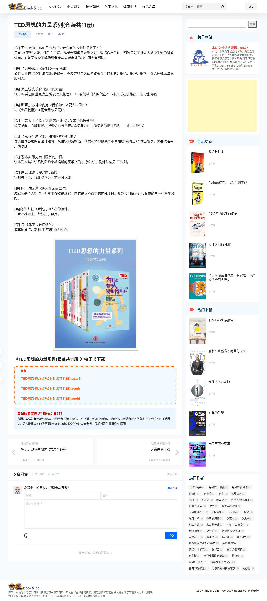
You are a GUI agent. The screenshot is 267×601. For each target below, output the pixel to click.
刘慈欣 (209, 493)
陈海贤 (238, 555)
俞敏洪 (194, 493)
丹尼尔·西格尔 (241, 487)
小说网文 (73, 7)
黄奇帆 (248, 568)
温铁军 (212, 537)
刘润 (223, 493)
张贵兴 (247, 518)
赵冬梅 (194, 555)
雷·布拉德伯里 (198, 568)
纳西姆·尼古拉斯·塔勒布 (204, 543)
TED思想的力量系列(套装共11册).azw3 (51, 378)
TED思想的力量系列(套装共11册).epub (50, 388)
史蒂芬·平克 (197, 506)
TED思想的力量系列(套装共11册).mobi (50, 398)
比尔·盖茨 (196, 531)
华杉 (193, 499)
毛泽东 (212, 531)
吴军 (213, 506)
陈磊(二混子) (198, 562)
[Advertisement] (222, 106)
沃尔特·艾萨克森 (233, 531)
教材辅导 (92, 7)
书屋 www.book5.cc (233, 590)
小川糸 (235, 512)
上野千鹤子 (197, 487)
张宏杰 (232, 518)
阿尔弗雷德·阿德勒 (216, 555)
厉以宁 (207, 499)
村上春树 (196, 524)
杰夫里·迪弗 (214, 524)
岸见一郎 (196, 518)
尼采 (248, 512)
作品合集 (148, 7)
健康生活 (130, 7)
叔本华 (222, 499)
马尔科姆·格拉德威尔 (225, 568)
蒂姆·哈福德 (231, 543)
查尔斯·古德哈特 (238, 524)
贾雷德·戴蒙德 (236, 549)
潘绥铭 (227, 537)
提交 (171, 535)
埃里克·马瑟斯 (231, 506)
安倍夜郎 (218, 512)
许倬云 (217, 549)
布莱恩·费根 (214, 518)
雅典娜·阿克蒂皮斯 (223, 562)
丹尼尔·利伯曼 (218, 487)
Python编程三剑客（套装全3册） (44, 449)
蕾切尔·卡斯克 (198, 549)
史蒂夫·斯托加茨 (242, 499)
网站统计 (253, 590)
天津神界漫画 (198, 512)
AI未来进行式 (160, 449)
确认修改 (172, 488)
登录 (250, 7)
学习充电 (111, 7)
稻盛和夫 (243, 537)
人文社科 (55, 7)
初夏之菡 (238, 493)
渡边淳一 (196, 537)
